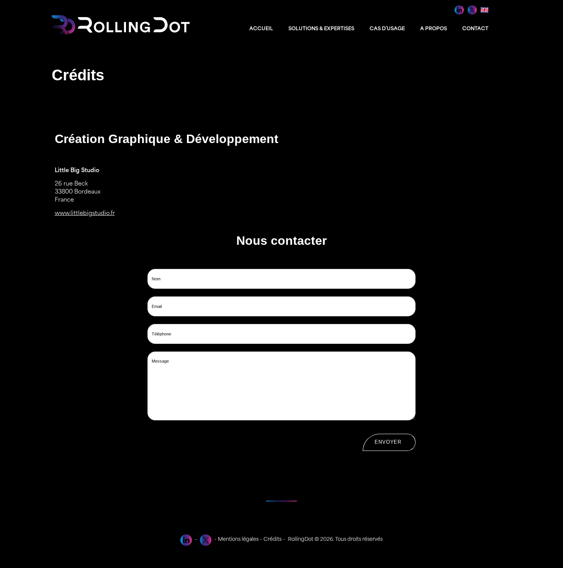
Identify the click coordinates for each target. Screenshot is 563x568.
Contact (475, 28)
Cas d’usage (387, 28)
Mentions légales (238, 539)
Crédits (272, 539)
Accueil (261, 28)
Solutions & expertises (321, 28)
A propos (433, 28)
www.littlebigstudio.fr (85, 213)
